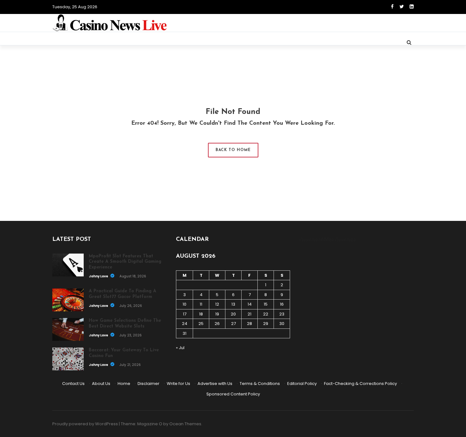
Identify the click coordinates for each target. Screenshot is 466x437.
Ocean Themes (185, 424)
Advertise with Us (214, 384)
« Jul (180, 348)
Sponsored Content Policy (233, 394)
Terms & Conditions (260, 384)
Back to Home (233, 150)
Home (124, 384)
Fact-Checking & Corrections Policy (360, 384)
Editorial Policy (302, 384)
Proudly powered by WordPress (85, 424)
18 (201, 314)
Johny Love (99, 276)
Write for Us (178, 384)
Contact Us (73, 384)
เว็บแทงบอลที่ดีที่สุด (317, 240)
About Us (101, 384)
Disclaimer (148, 384)
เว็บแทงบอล (345, 240)
